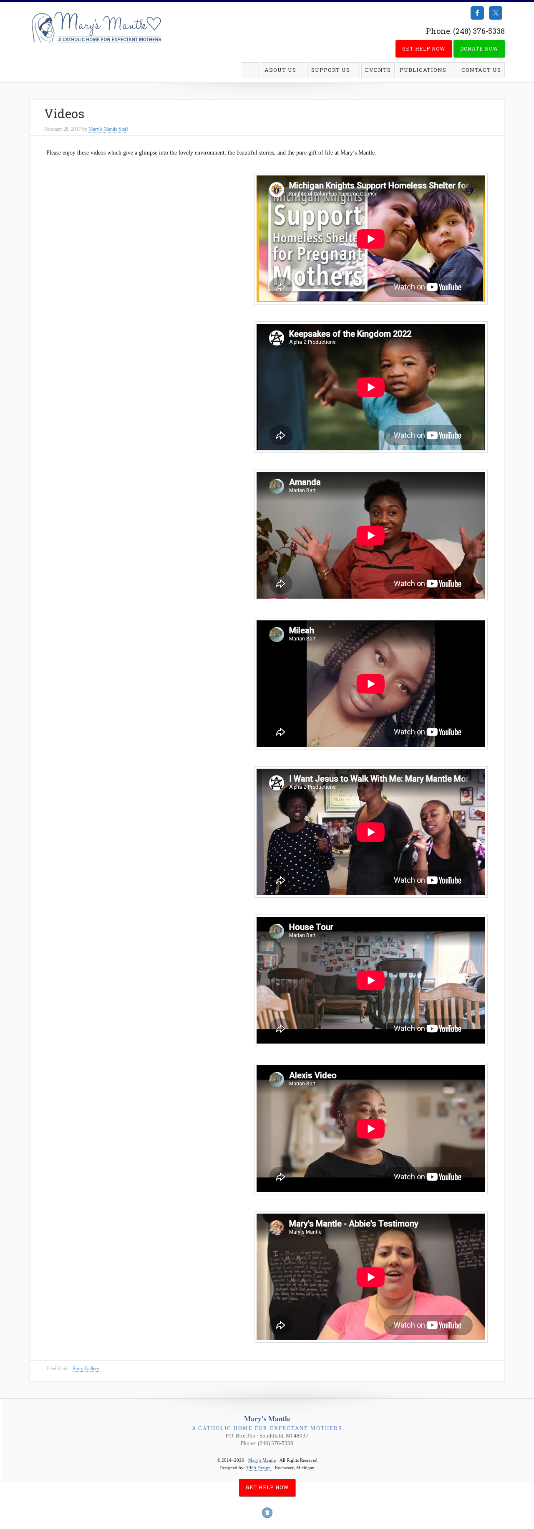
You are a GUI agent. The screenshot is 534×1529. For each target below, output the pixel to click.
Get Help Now (423, 48)
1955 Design (258, 1467)
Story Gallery (86, 1369)
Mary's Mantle (96, 28)
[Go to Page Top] (267, 1513)
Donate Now (479, 48)
